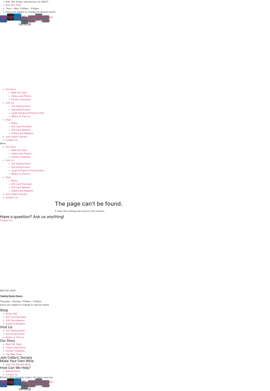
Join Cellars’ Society (16, 136)
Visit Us (10, 102)
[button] (135, 143)
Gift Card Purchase (21, 126)
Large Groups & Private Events (27, 112)
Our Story (11, 89)
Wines (14, 123)
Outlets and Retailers (22, 133)
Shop (8, 119)
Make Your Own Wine (17, 361)
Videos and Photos (21, 96)
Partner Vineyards (20, 99)
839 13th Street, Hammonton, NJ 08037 (21, 287)
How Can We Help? (15, 368)
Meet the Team (19, 92)
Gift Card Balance (20, 129)
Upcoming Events (20, 109)
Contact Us (12, 140)
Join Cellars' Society (16, 357)
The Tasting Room (21, 106)
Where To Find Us (20, 116)
